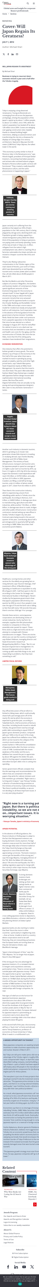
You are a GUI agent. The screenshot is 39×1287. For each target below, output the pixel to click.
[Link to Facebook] (8, 1267)
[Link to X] (32, 1267)
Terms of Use (9, 1239)
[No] (37, 1281)
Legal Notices (9, 1242)
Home (4, 14)
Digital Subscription (21, 1257)
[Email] (18, 54)
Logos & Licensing (10, 1222)
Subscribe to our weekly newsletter (17, 1225)
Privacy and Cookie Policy (13, 1236)
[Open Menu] (34, 3)
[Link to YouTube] (24, 1267)
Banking (13, 14)
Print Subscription (21, 1253)
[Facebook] (9, 54)
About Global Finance (12, 1233)
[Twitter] (4, 54)
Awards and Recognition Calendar (16, 1219)
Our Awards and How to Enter (15, 1216)
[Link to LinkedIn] (16, 1267)
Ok (20, 1284)
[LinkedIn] (13, 54)
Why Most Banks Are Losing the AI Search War (12, 1194)
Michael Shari (16, 47)
